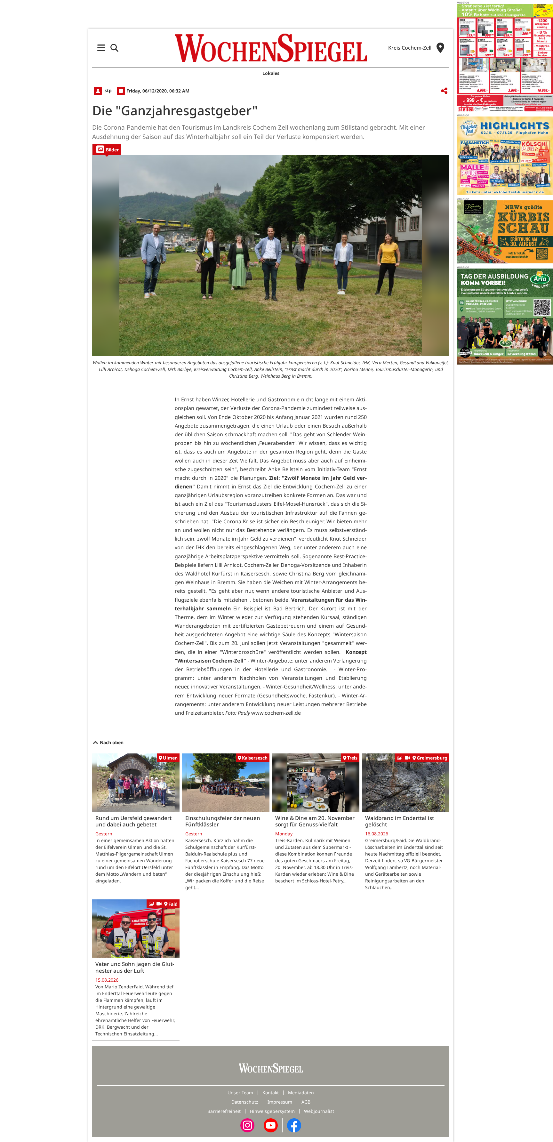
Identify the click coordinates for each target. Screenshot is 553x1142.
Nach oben (111, 742)
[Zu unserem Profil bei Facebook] (294, 1125)
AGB (305, 1102)
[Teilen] (444, 91)
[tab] (106, 149)
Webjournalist (319, 1111)
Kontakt (270, 1093)
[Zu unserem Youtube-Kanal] (271, 1125)
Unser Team (240, 1093)
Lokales (270, 73)
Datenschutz (244, 1102)
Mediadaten (301, 1093)
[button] (101, 48)
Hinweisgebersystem (272, 1111)
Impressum (280, 1102)
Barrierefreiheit (224, 1111)
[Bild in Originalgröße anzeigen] (270, 255)
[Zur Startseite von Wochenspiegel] (271, 48)
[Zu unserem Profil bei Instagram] (247, 1125)
